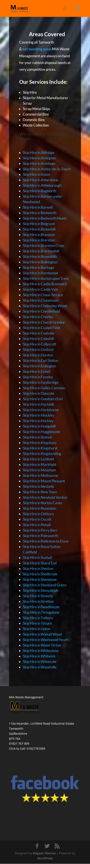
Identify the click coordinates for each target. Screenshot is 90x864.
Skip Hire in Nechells (38, 486)
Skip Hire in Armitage (39, 163)
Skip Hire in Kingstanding (42, 453)
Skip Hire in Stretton (38, 601)
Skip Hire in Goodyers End (43, 399)
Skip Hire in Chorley (38, 317)
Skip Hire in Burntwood (40, 273)
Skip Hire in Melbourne (40, 475)
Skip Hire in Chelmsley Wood (45, 306)
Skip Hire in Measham (39, 470)
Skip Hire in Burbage (38, 267)
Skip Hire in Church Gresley (44, 322)
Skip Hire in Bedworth (39, 213)
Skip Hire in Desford (38, 349)
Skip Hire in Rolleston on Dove (45, 541)
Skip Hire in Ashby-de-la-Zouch (47, 169)
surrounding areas (36, 49)
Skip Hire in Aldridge (38, 152)
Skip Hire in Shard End (40, 563)
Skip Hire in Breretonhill (41, 251)
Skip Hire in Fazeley (38, 377)
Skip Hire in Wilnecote (40, 661)
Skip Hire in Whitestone (41, 650)
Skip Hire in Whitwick (39, 656)
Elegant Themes (44, 853)
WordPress (45, 858)
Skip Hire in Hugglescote (41, 431)
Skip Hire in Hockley (38, 421)
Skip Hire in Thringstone (41, 612)
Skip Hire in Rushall (37, 557)
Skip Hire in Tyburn (37, 623)
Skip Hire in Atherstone (40, 180)
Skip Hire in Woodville (40, 667)
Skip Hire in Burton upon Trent (46, 278)
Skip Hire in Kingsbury (40, 442)
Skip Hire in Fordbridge (40, 382)
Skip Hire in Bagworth (39, 191)
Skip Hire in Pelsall (37, 525)
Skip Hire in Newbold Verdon (45, 497)
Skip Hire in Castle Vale (40, 289)
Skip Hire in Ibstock (37, 437)
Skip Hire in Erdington (39, 366)
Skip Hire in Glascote (38, 393)
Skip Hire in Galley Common (44, 388)
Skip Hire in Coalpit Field (41, 327)
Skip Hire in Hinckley (38, 415)
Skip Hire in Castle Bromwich (45, 284)
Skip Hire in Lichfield (38, 459)
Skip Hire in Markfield (39, 464)
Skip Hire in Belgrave (39, 223)
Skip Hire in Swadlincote (41, 607)
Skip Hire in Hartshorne (41, 410)
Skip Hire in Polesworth (40, 535)
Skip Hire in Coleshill (38, 338)
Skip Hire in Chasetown (40, 300)
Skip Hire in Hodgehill (39, 426)
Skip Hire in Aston (36, 174)
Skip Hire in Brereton (39, 240)
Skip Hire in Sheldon (38, 568)
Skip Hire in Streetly (38, 596)
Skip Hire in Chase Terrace (43, 295)
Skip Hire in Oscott (37, 519)
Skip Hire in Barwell (38, 207)
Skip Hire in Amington (39, 158)
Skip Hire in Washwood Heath (45, 639)
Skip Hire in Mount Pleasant (44, 481)
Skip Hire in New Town (40, 492)
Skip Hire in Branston (39, 234)
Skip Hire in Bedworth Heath (45, 218)
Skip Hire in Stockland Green (44, 585)
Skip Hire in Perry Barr (40, 530)
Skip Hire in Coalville (38, 333)
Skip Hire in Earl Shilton (40, 360)
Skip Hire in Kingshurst (40, 448)
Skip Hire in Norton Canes (42, 503)
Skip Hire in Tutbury (38, 618)
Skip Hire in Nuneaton (39, 508)
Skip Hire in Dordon (38, 355)
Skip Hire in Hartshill (38, 404)
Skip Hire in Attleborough (42, 185)
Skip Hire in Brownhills (40, 256)
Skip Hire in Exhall (36, 371)
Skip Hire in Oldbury (38, 514)
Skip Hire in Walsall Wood (42, 634)
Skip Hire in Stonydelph (40, 590)
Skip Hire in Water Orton (42, 645)
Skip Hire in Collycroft (39, 344)
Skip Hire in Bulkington (40, 262)
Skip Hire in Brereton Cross (43, 245)
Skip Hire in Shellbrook (40, 574)
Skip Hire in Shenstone (40, 579)
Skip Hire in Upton (36, 629)
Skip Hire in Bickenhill (39, 229)
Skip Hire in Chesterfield (41, 311)
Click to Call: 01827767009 (27, 749)
